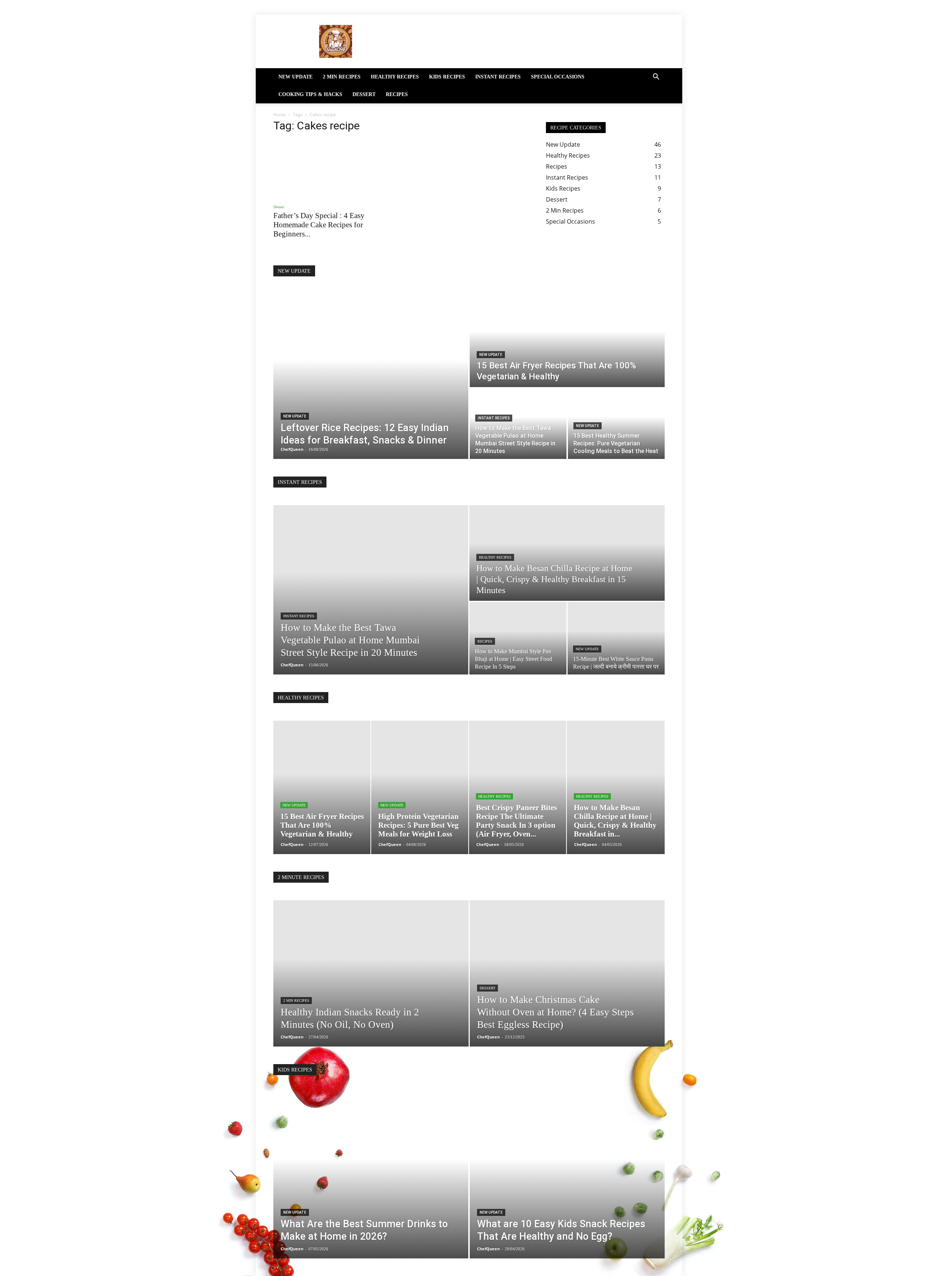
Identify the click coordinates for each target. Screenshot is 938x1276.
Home (279, 114)
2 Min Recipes (342, 77)
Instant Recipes (498, 77)
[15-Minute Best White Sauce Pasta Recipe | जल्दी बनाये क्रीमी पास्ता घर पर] (616, 638)
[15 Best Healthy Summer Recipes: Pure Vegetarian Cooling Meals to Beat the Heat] (616, 424)
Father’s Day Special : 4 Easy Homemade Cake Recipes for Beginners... (319, 224)
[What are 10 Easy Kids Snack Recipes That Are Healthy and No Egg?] (567, 1175)
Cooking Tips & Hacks (310, 94)
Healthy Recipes (395, 77)
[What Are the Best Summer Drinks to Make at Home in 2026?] (370, 1175)
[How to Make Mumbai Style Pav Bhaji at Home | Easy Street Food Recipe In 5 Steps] (517, 638)
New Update (295, 77)
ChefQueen (292, 665)
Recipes (397, 94)
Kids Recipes (447, 77)
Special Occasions (557, 77)
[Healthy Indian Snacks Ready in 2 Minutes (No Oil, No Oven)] (371, 985)
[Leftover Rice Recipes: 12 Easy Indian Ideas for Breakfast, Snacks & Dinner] (370, 376)
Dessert (364, 94)
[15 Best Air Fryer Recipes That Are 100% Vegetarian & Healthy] (567, 340)
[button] (656, 77)
